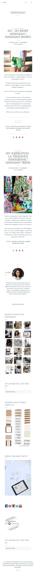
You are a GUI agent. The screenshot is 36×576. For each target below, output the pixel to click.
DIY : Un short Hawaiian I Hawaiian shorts (18, 34)
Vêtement (20, 28)
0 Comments (23, 42)
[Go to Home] (12, 2)
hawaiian (18, 128)
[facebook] (15, 304)
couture (28, 126)
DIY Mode (15, 28)
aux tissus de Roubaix (17, 126)
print (22, 243)
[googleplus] (17, 304)
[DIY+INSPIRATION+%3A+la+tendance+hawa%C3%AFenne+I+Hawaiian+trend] (13, 250)
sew (24, 128)
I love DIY (19, 44)
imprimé (27, 241)
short (28, 128)
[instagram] (23, 304)
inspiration (16, 243)
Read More (18, 121)
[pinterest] (21, 304)
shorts (18, 130)
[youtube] (19, 304)
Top (17, 570)
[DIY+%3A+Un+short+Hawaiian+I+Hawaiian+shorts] (13, 137)
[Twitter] (13, 304)
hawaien (12, 128)
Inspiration (18, 151)
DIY (7, 128)
